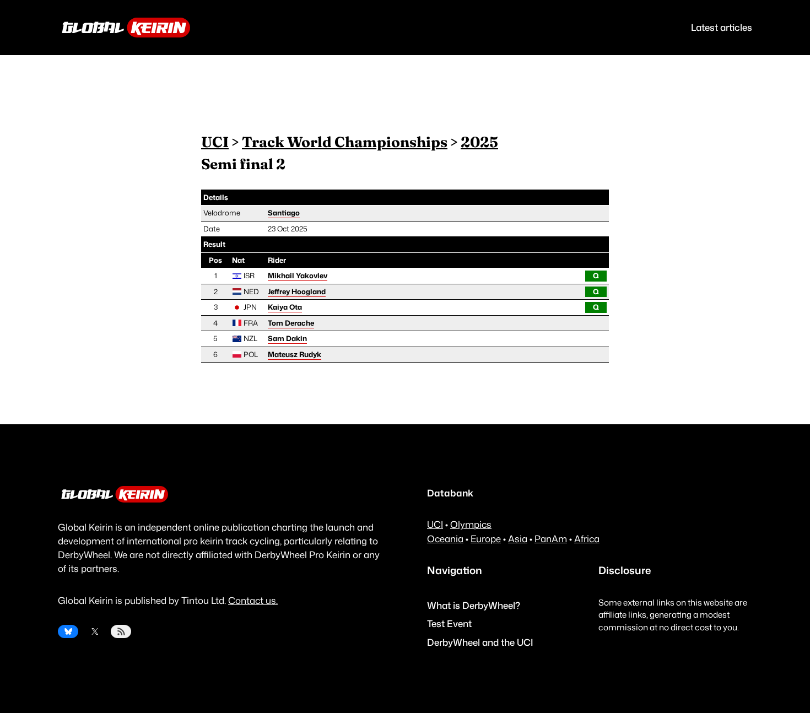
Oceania (445, 538)
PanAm (550, 538)
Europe (486, 538)
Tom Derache (291, 323)
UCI (215, 142)
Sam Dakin (287, 338)
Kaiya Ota (285, 307)
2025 (479, 142)
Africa (587, 538)
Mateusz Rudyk (294, 354)
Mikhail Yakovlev (297, 275)
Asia (517, 538)
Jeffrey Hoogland (297, 291)
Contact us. (253, 600)
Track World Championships (344, 142)
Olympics (471, 524)
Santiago (284, 213)
